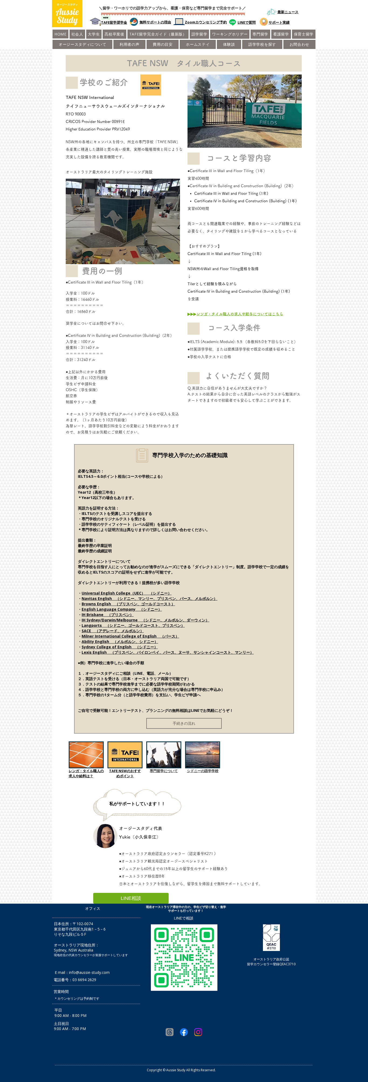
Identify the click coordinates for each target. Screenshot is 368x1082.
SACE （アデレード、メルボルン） (113, 630)
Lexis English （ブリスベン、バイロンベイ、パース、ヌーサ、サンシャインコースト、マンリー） (168, 652)
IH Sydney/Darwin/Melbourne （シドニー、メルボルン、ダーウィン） (145, 620)
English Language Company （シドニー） (122, 609)
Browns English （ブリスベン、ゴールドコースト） (128, 603)
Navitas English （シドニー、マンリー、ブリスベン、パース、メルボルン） (149, 598)
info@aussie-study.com (89, 972)
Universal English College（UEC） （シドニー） (127, 593)
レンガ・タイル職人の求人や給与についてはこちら (239, 314)
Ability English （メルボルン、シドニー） (120, 641)
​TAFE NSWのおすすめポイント (125, 773)
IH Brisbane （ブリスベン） (108, 614)
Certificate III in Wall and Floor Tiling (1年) (231, 193)
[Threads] (169, 1032)
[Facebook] (184, 1032)
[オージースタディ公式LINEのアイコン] (232, 22)
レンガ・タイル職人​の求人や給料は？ (86, 773)
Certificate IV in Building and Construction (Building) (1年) (245, 201)
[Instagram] (198, 1032)
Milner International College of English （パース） (130, 636)
